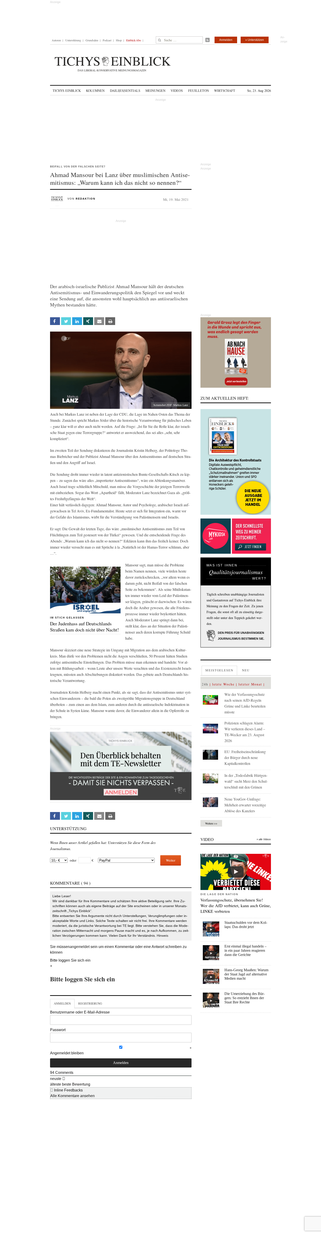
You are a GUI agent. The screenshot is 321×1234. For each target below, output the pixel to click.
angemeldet (80, 947)
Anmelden (225, 40)
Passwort (58, 1030)
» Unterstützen (254, 40)
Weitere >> (211, 823)
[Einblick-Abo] (235, 462)
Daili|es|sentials (125, 90)
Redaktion (85, 198)
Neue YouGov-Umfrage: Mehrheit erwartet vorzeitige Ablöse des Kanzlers (245, 805)
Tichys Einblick (67, 90)
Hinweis (162, 935)
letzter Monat (250, 684)
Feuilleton (198, 90)
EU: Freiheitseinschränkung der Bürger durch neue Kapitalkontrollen (245, 757)
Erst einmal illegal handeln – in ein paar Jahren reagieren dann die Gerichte (245, 950)
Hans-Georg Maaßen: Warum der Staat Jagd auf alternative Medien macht (246, 974)
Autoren (56, 40)
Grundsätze (92, 40)
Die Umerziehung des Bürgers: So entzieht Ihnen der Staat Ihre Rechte (244, 998)
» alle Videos (264, 839)
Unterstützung (73, 40)
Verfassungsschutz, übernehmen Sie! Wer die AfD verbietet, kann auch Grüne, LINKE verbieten (235, 905)
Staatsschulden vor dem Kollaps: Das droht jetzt (245, 925)
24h (205, 684)
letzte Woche (223, 684)
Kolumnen (95, 90)
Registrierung (90, 1003)
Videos (177, 90)
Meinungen (155, 90)
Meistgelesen (219, 670)
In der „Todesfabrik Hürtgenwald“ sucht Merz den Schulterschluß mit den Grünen (246, 781)
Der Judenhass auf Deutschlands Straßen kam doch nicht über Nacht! (84, 626)
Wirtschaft (224, 90)
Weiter (170, 860)
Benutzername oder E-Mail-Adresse (80, 1012)
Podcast (107, 40)
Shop (119, 40)
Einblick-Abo (133, 40)
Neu (246, 670)
